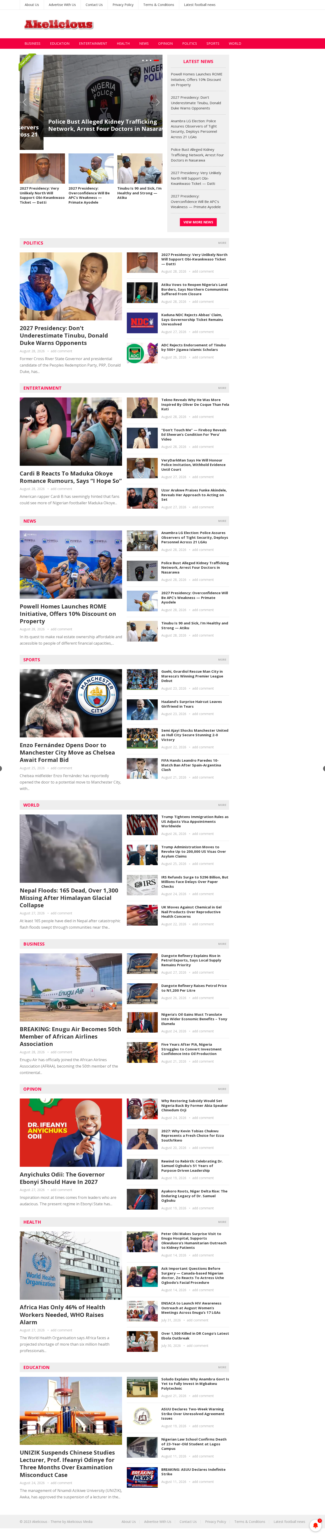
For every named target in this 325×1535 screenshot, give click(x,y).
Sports (213, 43)
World (235, 43)
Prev (24, 102)
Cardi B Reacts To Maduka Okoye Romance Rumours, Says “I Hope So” (71, 477)
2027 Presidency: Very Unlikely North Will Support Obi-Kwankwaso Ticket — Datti (42, 195)
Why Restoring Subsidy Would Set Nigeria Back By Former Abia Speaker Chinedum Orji (194, 1105)
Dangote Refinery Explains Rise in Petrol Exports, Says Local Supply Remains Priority (191, 960)
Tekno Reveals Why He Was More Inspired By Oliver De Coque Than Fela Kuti (195, 404)
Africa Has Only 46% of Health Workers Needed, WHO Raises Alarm (62, 1314)
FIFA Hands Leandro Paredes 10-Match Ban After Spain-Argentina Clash (191, 765)
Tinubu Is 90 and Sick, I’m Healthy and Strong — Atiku (139, 193)
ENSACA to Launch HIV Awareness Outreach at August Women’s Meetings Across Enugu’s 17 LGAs (191, 1308)
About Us (32, 4)
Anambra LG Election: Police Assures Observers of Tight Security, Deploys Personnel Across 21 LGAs (194, 537)
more (222, 243)
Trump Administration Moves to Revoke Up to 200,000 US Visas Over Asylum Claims (193, 851)
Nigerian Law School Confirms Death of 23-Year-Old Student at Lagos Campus (194, 1444)
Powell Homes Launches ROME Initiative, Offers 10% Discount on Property (196, 79)
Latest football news (200, 4)
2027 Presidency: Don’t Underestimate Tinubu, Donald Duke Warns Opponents (196, 102)
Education (59, 43)
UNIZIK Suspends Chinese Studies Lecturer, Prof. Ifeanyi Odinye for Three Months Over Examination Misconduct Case (67, 1463)
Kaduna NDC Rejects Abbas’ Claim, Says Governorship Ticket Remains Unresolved (192, 319)
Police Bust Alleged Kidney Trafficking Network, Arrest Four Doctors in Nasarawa (85, 125)
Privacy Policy (123, 4)
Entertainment (93, 43)
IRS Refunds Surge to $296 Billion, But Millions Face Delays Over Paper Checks (194, 882)
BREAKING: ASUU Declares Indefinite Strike (193, 1471)
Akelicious (39, 1521)
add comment (61, 351)
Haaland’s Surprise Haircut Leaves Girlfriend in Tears (191, 704)
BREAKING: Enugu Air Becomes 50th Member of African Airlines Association (70, 1036)
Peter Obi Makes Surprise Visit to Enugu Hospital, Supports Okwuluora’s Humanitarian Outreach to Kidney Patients (194, 1240)
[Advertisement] (218, 24)
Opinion (165, 43)
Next (157, 102)
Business (32, 43)
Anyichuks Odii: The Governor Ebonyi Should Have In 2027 (62, 1178)
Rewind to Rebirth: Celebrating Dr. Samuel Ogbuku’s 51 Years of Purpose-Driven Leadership (192, 1166)
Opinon (32, 1089)
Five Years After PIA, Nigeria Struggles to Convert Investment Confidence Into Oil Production (191, 1049)
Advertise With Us (62, 4)
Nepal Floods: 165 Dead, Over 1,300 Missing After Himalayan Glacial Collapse (69, 897)
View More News (198, 222)
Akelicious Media (80, 1521)
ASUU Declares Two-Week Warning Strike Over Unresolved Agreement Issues (193, 1414)
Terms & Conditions (158, 4)
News (144, 43)
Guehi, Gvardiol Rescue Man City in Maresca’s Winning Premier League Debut (192, 676)
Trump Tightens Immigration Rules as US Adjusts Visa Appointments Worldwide (195, 821)
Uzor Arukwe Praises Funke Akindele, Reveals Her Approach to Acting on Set (194, 495)
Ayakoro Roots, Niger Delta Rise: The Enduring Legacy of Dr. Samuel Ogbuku (194, 1196)
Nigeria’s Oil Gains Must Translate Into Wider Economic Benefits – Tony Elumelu (194, 1019)
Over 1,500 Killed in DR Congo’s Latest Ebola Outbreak (195, 1335)
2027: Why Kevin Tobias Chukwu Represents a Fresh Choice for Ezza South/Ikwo (192, 1135)
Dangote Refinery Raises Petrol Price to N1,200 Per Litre (194, 988)
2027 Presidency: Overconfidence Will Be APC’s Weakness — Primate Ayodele (89, 195)
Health (123, 43)
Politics (189, 43)
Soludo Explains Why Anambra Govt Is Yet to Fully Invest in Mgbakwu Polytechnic (195, 1384)
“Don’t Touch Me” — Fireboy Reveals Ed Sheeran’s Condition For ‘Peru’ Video (194, 434)
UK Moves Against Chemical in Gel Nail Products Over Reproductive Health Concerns (191, 912)
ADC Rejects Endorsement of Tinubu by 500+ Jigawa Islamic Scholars (193, 347)
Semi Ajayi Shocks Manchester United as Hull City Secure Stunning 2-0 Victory (194, 735)
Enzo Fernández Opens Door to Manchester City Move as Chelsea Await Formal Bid (67, 752)
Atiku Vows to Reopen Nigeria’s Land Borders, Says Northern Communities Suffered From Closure (194, 289)
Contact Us (94, 4)
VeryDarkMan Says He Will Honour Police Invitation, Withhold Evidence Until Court (193, 465)
